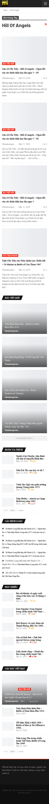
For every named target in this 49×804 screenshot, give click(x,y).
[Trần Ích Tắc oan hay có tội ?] (8, 474)
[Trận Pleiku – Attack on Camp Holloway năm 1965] (8, 502)
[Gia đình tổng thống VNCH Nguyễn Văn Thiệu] (24, 351)
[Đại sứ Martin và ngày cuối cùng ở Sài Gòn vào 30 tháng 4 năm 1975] (8, 597)
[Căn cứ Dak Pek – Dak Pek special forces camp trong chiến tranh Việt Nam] (8, 641)
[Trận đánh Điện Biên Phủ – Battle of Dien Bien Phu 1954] (8, 712)
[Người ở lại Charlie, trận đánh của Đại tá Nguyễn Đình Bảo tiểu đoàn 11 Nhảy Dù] (8, 459)
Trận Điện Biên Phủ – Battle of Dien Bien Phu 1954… (22, 326)
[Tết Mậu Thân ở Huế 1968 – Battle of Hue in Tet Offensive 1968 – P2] (8, 726)
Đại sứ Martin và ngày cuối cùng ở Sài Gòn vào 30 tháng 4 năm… (31, 596)
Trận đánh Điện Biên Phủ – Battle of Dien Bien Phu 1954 (30, 709)
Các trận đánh (10, 255)
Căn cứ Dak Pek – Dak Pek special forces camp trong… (29, 638)
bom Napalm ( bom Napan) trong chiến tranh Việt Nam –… (31, 610)
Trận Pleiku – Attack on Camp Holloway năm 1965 (30, 499)
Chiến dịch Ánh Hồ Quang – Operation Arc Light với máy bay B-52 (23, 696)
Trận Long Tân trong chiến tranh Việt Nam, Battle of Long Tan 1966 (30, 741)
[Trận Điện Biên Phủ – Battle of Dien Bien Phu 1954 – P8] (24, 318)
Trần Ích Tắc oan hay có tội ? (30, 470)
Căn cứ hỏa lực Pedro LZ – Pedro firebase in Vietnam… (20, 392)
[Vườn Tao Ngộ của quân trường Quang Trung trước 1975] (8, 488)
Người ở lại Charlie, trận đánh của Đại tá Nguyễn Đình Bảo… (31, 457)
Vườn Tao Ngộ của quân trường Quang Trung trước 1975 (31, 485)
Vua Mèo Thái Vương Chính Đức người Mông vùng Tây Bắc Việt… (23, 425)
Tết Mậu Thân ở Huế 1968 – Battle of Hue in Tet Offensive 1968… (30, 725)
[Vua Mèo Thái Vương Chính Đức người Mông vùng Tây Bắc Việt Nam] (24, 418)
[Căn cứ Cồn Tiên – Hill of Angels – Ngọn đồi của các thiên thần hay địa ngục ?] (24, 179)
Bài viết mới (8, 64)
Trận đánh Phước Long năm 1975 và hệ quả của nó (26, 556)
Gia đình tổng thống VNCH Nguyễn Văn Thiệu (24, 359)
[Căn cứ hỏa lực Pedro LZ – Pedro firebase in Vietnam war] (24, 385)
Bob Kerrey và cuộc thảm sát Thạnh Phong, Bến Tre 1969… (30, 624)
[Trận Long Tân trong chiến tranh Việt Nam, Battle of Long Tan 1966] (8, 742)
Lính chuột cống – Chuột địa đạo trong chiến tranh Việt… (30, 652)
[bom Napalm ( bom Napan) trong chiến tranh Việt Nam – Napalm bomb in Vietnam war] (8, 612)
